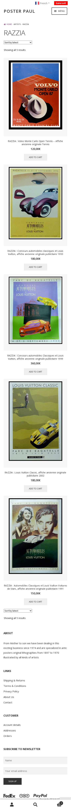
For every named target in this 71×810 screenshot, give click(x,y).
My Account (12, 804)
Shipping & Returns (14, 680)
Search (35, 804)
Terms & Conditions (14, 685)
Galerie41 (61, 3)
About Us (8, 697)
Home (9, 24)
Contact (7, 702)
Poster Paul (19, 11)
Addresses (9, 730)
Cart (54, 802)
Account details (12, 724)
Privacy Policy (11, 691)
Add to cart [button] (35, 157)
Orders (7, 736)
